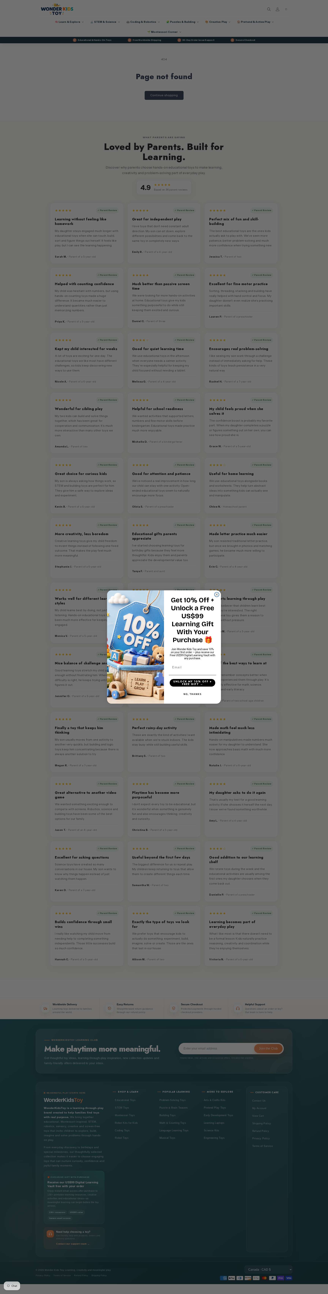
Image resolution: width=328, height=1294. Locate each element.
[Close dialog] (216, 594)
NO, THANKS (193, 694)
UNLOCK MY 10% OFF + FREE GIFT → (192, 683)
